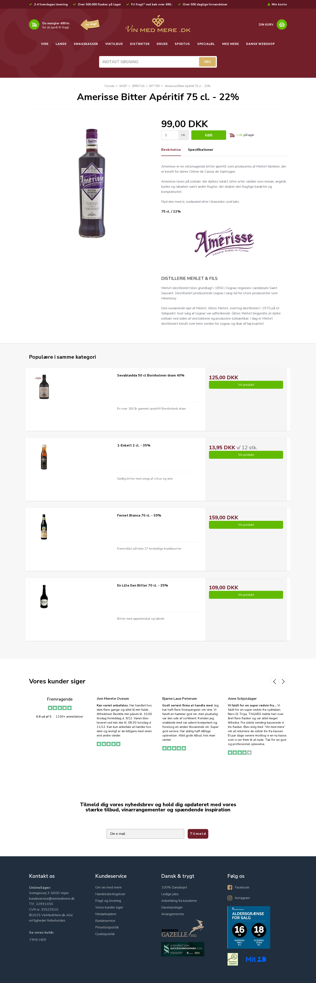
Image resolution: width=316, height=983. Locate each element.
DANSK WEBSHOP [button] (260, 44)
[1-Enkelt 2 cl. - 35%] (44, 456)
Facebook (242, 887)
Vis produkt (246, 385)
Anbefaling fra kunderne (179, 900)
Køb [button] (208, 135)
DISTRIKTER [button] (139, 44)
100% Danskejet (174, 887)
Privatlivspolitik (107, 927)
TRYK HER (37, 939)
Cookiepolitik (105, 934)
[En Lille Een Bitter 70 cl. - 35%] (44, 597)
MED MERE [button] (230, 44)
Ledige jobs (170, 894)
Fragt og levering (108, 900)
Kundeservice (105, 920)
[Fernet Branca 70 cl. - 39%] (44, 527)
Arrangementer (172, 914)
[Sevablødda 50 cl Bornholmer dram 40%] (44, 386)
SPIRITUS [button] (182, 44)
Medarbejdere (105, 914)
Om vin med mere (108, 887)
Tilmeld (198, 833)
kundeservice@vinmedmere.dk (52, 898)
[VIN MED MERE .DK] (158, 23)
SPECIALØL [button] (206, 44)
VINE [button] (44, 44)
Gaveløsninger (172, 907)
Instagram (242, 898)
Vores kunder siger (109, 907)
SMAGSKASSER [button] (86, 44)
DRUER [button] (162, 44)
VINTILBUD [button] (114, 44)
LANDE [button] (61, 44)
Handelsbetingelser (110, 894)
